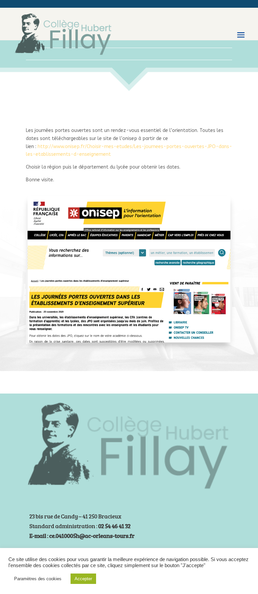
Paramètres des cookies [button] (37, 578)
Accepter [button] (83, 578)
